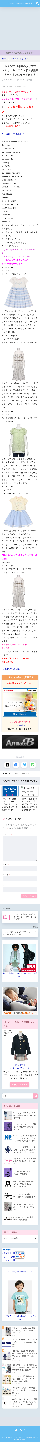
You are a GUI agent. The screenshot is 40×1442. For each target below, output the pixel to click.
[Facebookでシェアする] (16, 765)
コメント (7, 834)
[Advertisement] (20, 28)
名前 (6, 864)
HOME (21, 1430)
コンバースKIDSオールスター (20, 1271)
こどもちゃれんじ (20, 725)
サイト (5, 885)
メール (6, 874)
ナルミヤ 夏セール (21, 773)
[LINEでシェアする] (33, 765)
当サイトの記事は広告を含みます (20, 52)
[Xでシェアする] (7, 765)
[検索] (35, 1096)
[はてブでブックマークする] (24, 765)
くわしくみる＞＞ (19, 1084)
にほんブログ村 (8, 1253)
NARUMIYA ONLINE (14, 134)
